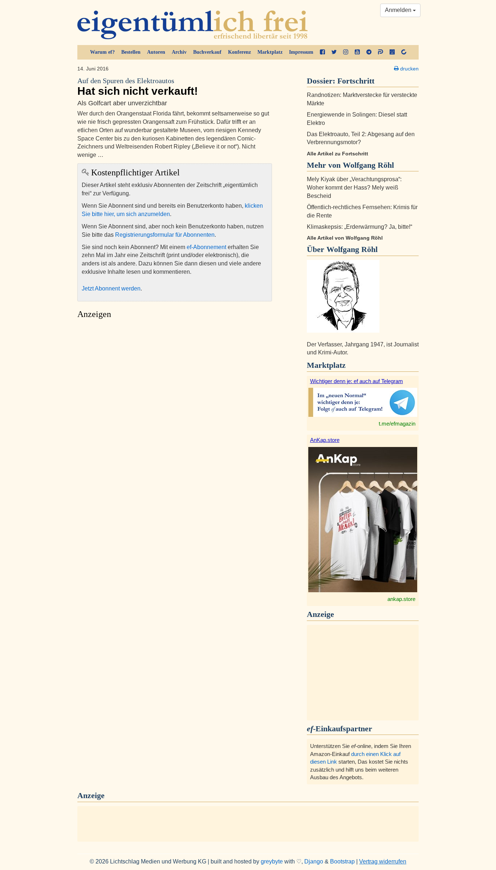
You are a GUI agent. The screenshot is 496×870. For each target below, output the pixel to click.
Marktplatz (269, 52)
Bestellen (131, 52)
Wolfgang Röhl (352, 249)
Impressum (301, 52)
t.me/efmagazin (397, 423)
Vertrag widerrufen (382, 861)
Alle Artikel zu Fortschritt (337, 153)
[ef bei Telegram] (369, 52)
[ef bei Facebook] (322, 52)
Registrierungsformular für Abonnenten (165, 235)
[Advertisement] (174, 391)
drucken (409, 69)
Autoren (156, 52)
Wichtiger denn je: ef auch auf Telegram (356, 381)
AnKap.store (325, 440)
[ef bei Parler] (380, 52)
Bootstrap (342, 861)
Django (313, 861)
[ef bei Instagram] (345, 52)
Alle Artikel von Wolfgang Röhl (345, 238)
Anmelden (399, 10)
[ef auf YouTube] (357, 52)
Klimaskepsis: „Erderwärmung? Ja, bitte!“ (359, 227)
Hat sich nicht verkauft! (137, 87)
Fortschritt (355, 80)
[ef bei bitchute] (403, 52)
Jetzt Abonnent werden (111, 288)
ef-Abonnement (206, 247)
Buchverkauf (207, 52)
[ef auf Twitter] (334, 52)
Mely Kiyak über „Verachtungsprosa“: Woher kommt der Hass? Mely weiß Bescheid (354, 187)
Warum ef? (102, 52)
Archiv (179, 52)
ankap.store (401, 599)
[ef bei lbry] (392, 52)
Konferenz (239, 52)
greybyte (272, 861)
